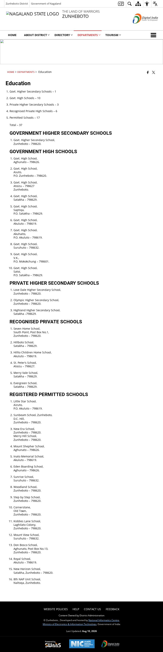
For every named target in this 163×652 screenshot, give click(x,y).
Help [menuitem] (76, 609)
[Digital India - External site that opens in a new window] (140, 27)
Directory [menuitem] (62, 35)
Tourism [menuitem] (111, 35)
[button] (154, 35)
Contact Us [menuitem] (92, 609)
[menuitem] (120, 3)
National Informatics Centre (103, 620)
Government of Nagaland (46, 3)
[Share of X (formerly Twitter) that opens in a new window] (153, 72)
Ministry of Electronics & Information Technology (69, 624)
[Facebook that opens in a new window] (147, 72)
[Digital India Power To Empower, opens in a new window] (110, 644)
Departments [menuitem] (88, 35)
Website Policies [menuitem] (56, 609)
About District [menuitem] (35, 35)
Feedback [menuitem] (112, 609)
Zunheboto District (17, 3)
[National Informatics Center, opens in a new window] (82, 644)
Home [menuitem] (12, 35)
